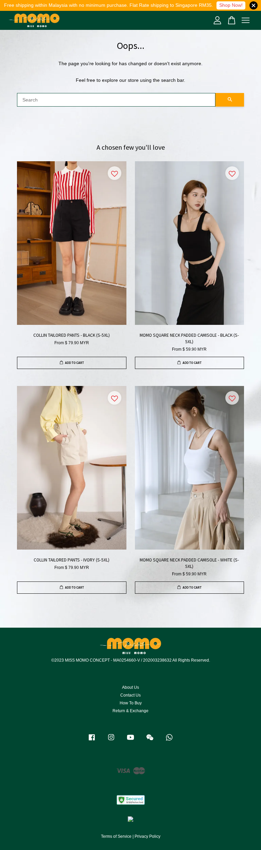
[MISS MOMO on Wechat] (150, 740)
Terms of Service (116, 836)
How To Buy (131, 703)
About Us (130, 687)
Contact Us (130, 695)
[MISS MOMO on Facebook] (92, 740)
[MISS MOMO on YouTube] (130, 740)
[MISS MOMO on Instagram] (111, 740)
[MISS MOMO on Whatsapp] (169, 740)
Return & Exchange (130, 710)
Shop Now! (231, 5)
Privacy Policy (147, 836)
